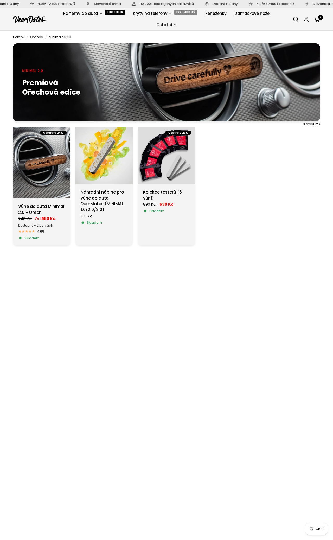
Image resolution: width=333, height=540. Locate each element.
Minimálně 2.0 (60, 37)
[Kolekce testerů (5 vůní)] (166, 155)
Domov (18, 37)
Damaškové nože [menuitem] (252, 13)
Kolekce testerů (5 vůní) (162, 195)
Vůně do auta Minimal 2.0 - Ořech (41, 209)
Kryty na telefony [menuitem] (150, 13)
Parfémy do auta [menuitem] (80, 13)
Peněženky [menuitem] (216, 13)
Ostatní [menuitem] (164, 25)
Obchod (36, 37)
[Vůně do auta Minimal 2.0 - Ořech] (41, 162)
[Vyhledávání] (296, 19)
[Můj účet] (306, 19)
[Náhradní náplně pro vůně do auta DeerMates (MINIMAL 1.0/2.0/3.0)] (104, 155)
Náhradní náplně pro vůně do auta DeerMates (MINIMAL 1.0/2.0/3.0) (102, 201)
